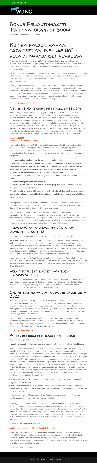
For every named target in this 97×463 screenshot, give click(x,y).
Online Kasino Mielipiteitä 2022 (22, 330)
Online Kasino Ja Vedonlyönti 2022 (23, 103)
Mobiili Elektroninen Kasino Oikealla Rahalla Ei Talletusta (32, 428)
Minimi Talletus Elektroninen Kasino (24, 141)
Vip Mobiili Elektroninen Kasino (22, 447)
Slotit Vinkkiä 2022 (17, 138)
